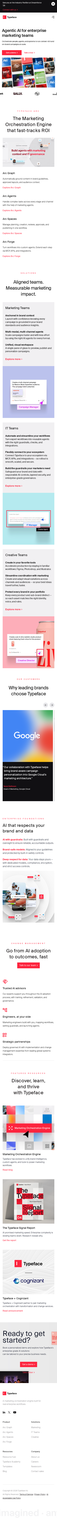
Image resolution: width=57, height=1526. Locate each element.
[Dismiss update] (53, 4)
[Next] (52, 705)
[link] (28, 6)
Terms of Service (26, 1494)
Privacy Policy (39, 1494)
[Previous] (45, 705)
